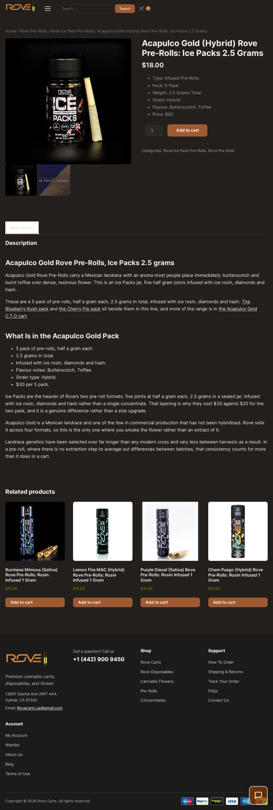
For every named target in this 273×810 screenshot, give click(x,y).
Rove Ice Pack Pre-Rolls (72, 31)
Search (124, 9)
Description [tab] (22, 227)
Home (11, 31)
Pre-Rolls (148, 691)
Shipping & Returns (225, 671)
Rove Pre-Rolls (33, 31)
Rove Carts (150, 662)
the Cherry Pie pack (80, 308)
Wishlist (12, 745)
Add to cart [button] (21, 602)
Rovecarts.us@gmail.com (40, 708)
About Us (14, 754)
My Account (16, 735)
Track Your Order (223, 681)
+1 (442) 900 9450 (99, 659)
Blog (9, 764)
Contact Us (218, 700)
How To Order (221, 662)
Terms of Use (17, 773)
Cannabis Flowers (157, 681)
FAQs (213, 691)
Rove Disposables (157, 671)
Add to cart (187, 130)
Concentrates (153, 700)
